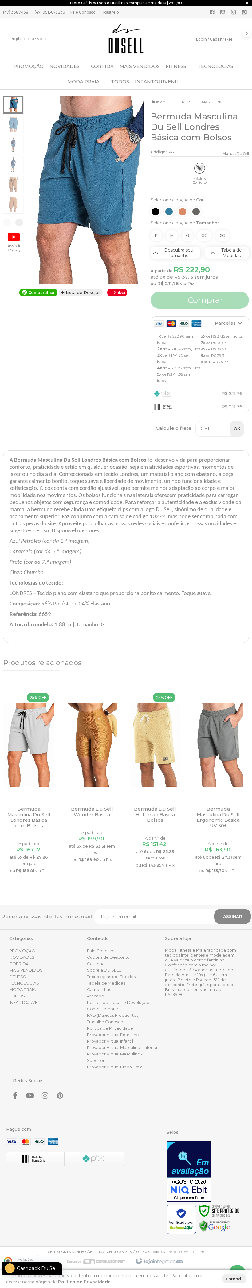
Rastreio (111, 12)
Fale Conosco (83, 12)
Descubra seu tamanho (178, 252)
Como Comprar (102, 1008)
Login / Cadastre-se (214, 39)
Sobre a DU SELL (104, 970)
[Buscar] (55, 38)
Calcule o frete (173, 428)
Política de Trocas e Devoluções (119, 1002)
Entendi (234, 1278)
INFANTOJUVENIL (26, 1002)
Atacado (95, 995)
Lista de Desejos (82, 292)
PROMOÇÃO (22, 950)
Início (160, 102)
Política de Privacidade (110, 1028)
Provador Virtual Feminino (113, 1034)
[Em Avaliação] (189, 1171)
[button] (14, 242)
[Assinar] (232, 916)
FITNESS (184, 102)
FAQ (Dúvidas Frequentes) (113, 1015)
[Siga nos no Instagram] (233, 12)
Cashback (97, 963)
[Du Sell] (126, 39)
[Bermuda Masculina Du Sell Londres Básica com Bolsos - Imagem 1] (13, 105)
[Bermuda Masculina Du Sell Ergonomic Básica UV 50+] (218, 782)
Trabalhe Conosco (105, 1021)
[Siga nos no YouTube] (30, 1096)
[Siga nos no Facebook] (212, 12)
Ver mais (28, 831)
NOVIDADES (21, 957)
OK (237, 429)
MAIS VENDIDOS (26, 970)
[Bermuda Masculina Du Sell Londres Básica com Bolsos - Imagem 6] (13, 204)
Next (19, 222)
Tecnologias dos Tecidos (111, 976)
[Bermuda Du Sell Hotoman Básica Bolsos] (155, 780)
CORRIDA (19, 963)
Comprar (204, 300)
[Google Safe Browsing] (214, 1225)
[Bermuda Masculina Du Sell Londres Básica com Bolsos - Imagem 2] (13, 125)
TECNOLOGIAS (24, 983)
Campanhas (99, 989)
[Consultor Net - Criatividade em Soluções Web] (99, 1261)
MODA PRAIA (22, 989)
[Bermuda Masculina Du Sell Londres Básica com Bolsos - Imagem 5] (13, 185)
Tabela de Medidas (231, 252)
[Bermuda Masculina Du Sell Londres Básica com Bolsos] (29, 782)
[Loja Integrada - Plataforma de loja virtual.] (158, 1261)
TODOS (17, 995)
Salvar (119, 292)
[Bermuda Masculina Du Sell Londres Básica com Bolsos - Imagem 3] (13, 145)
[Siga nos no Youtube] (222, 12)
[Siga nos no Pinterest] (244, 12)
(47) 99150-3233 (50, 12)
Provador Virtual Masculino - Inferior (122, 1047)
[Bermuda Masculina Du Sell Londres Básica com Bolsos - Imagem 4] (13, 165)
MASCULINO (212, 102)
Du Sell (243, 153)
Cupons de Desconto (108, 957)
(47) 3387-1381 (16, 12)
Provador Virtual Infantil (110, 1041)
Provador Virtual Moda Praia (115, 1066)
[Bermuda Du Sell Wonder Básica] (92, 777)
